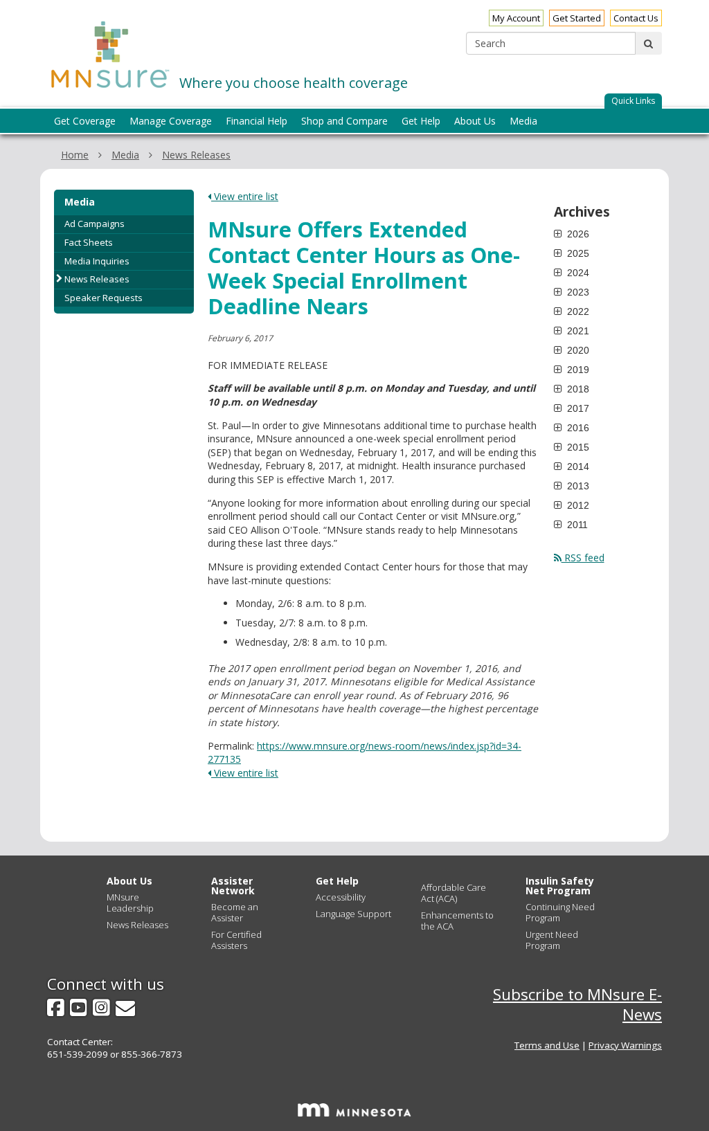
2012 (576, 505)
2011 (576, 525)
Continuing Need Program (560, 912)
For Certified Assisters (236, 940)
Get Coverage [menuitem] (85, 120)
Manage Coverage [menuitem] (170, 120)
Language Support (353, 913)
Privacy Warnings (625, 1045)
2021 (576, 331)
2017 (576, 408)
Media (125, 154)
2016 (576, 428)
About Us (129, 880)
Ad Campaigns (94, 223)
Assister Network (233, 885)
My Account (516, 18)
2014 (576, 466)
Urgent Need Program (552, 940)
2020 (576, 350)
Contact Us (635, 18)
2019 (576, 369)
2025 (576, 253)
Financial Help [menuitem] (256, 120)
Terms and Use (547, 1045)
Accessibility (341, 897)
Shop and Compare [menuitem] (344, 120)
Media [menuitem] (523, 120)
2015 (576, 447)
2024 (576, 273)
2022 (576, 311)
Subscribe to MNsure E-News (577, 1004)
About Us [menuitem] (475, 120)
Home (75, 154)
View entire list (244, 196)
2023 (576, 292)
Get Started (577, 18)
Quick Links (633, 101)
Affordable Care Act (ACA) (453, 893)
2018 (576, 389)
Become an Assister (234, 912)
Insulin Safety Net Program (560, 885)
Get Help (337, 880)
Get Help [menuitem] (421, 120)
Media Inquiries (96, 261)
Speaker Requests (103, 297)
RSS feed (583, 557)
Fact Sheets (88, 242)
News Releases (196, 154)
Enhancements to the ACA (457, 920)
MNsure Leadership (130, 902)
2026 (576, 234)
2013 (576, 486)
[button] (633, 101)
